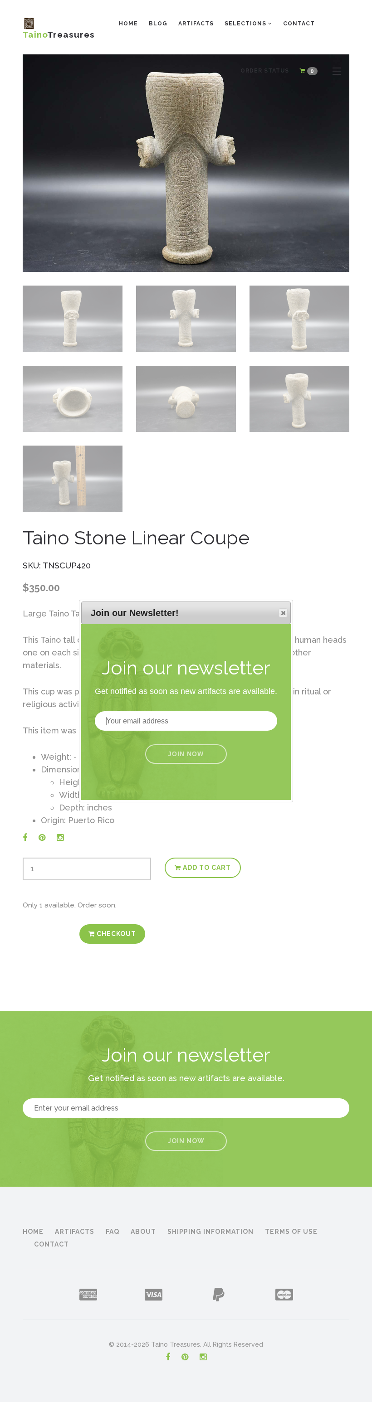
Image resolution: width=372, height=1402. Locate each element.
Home (128, 23)
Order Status (264, 71)
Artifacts (196, 23)
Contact (299, 23)
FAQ (112, 1231)
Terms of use (291, 1231)
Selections (246, 23)
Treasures (59, 31)
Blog (158, 23)
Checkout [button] (115, 933)
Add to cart (206, 867)
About (143, 1231)
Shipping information (210, 1231)
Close (283, 612)
